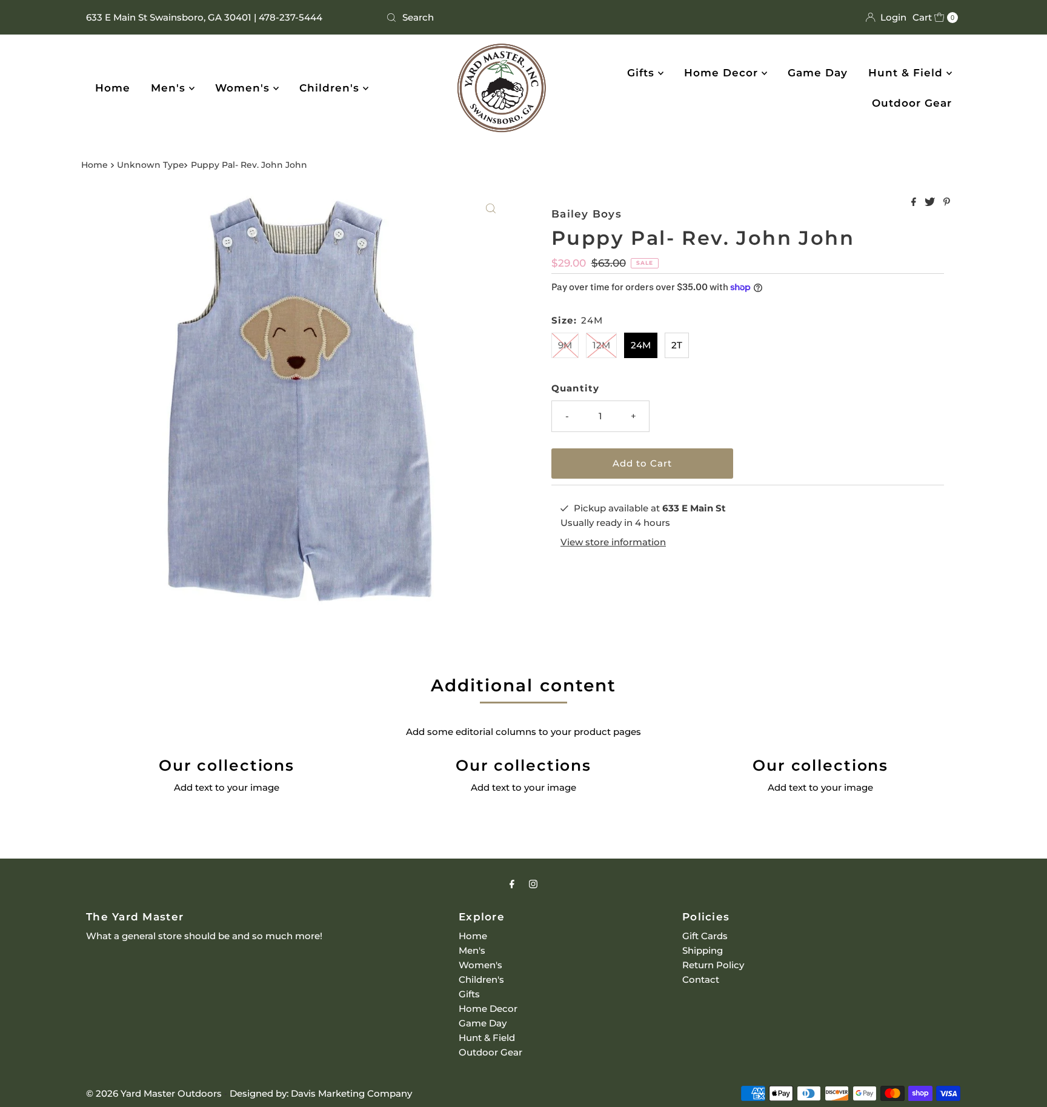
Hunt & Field (907, 73)
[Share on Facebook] (915, 202)
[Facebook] (512, 884)
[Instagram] (533, 884)
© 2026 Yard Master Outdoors (154, 1093)
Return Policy (713, 965)
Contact (700, 979)
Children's (331, 88)
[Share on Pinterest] (946, 202)
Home (112, 88)
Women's (244, 88)
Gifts (642, 73)
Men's (170, 88)
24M (641, 345)
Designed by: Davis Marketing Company (321, 1093)
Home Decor (723, 73)
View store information (613, 542)
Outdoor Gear (912, 103)
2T (676, 345)
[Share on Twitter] (931, 202)
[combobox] (523, 17)
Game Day (818, 73)
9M (565, 345)
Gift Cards (705, 936)
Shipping (702, 950)
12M (601, 345)
